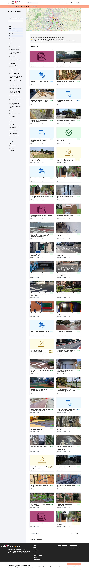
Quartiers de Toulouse (38, 555)
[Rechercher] (36, 3)
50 (38, 533)
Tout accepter (74, 563)
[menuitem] (15, 21)
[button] (10, 24)
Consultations (16, 6)
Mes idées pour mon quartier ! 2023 (28, 6)
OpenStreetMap (75, 30)
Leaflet (70, 30)
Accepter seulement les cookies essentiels (74, 566)
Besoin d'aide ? (72, 548)
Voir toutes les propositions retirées (36, 539)
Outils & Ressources (38, 559)
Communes (36, 557)
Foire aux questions (73, 545)
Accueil (35, 547)
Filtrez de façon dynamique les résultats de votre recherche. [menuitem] (15, 18)
